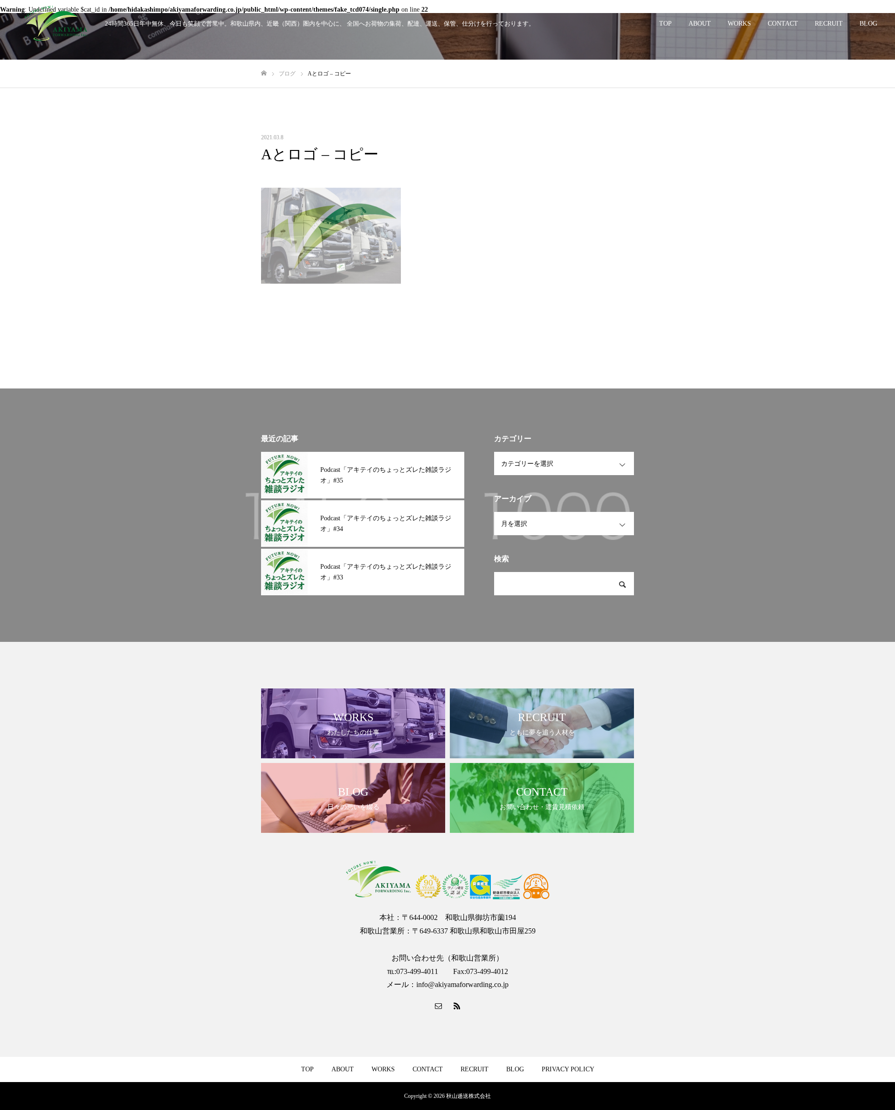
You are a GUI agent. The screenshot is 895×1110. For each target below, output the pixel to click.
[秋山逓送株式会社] (56, 23)
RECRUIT (829, 23)
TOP (665, 23)
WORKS (739, 23)
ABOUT (699, 23)
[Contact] (438, 1005)
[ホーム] (264, 73)
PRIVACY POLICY (568, 1069)
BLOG (868, 23)
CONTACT (783, 23)
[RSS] (456, 1005)
